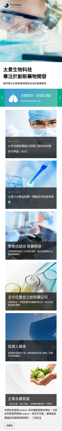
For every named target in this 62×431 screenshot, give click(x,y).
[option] (31, 44)
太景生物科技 (12, 6)
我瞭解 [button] (9, 425)
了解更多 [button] (37, 418)
